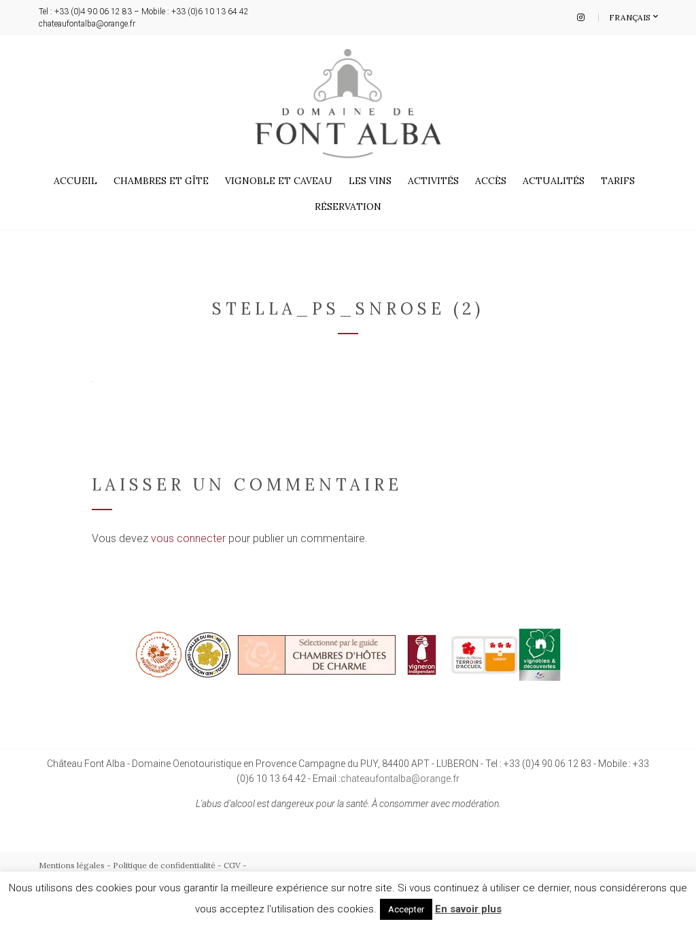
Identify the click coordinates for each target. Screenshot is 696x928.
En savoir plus (468, 909)
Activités (433, 181)
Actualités (554, 181)
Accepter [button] (406, 909)
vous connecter (188, 538)
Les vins (370, 181)
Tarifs (618, 181)
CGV (232, 865)
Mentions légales (72, 865)
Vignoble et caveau (278, 181)
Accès (490, 181)
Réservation (348, 206)
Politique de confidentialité (164, 865)
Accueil (75, 181)
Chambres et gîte (161, 181)
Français (630, 17)
